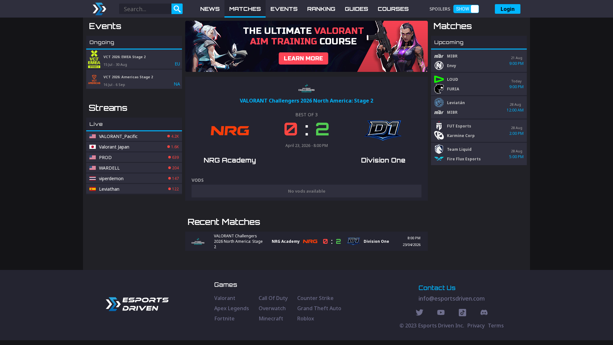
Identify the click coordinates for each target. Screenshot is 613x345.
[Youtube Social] (441, 313)
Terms (496, 325)
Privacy (476, 325)
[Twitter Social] (419, 313)
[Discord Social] (462, 313)
